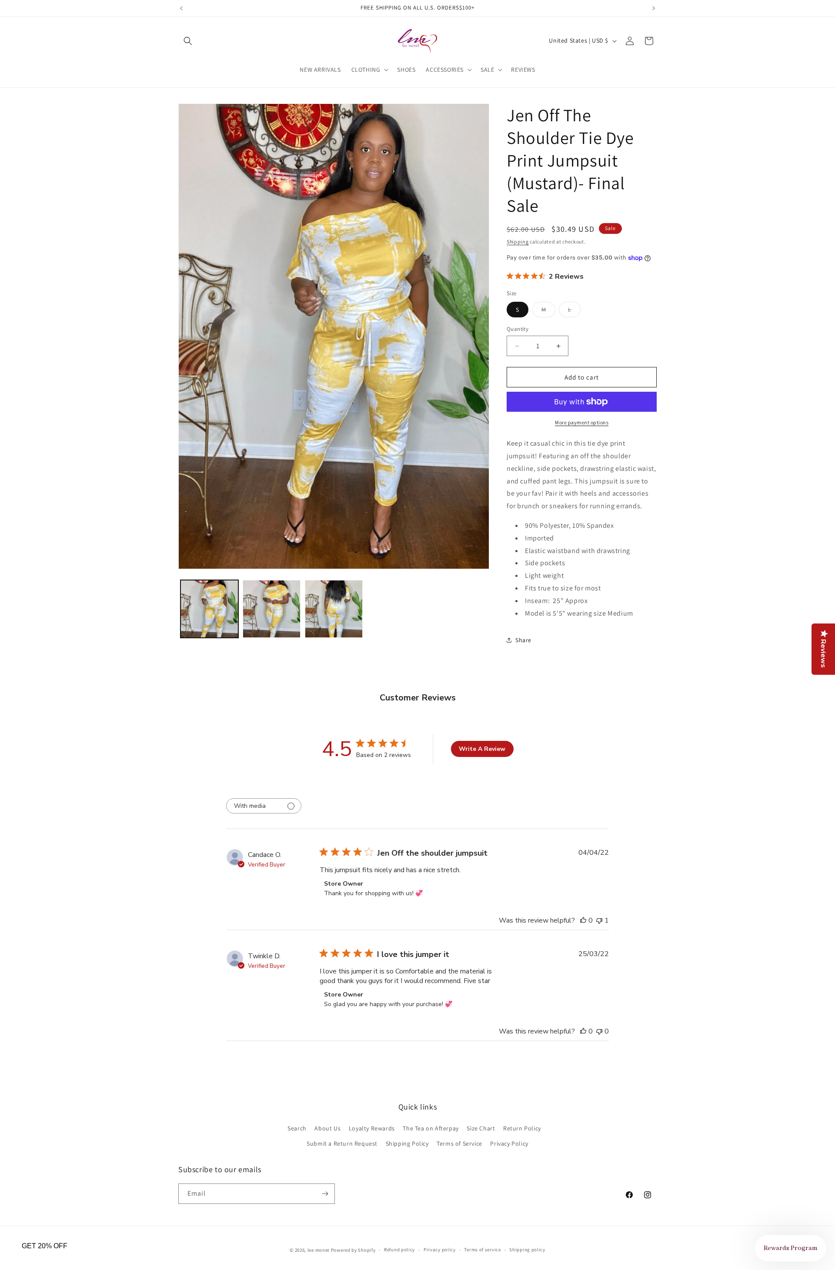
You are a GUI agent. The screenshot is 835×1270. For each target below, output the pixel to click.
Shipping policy (527, 1250)
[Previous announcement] (181, 8)
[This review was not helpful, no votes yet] (599, 1031)
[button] (187, 40)
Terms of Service (459, 1143)
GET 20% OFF (44, 1246)
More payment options (581, 422)
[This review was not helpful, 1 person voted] (599, 920)
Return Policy (522, 1128)
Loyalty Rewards (372, 1128)
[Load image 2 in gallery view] (272, 609)
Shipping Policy (407, 1143)
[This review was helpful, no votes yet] (583, 920)
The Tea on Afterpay (430, 1128)
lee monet (318, 1250)
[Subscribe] (324, 1193)
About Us (327, 1128)
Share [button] (523, 640)
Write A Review (482, 749)
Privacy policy (440, 1250)
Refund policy (399, 1250)
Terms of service (482, 1250)
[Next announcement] (653, 8)
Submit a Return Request (342, 1143)
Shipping (518, 241)
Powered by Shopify (353, 1250)
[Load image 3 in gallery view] (334, 609)
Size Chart (481, 1128)
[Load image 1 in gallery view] (209, 609)
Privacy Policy (509, 1143)
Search (297, 1128)
